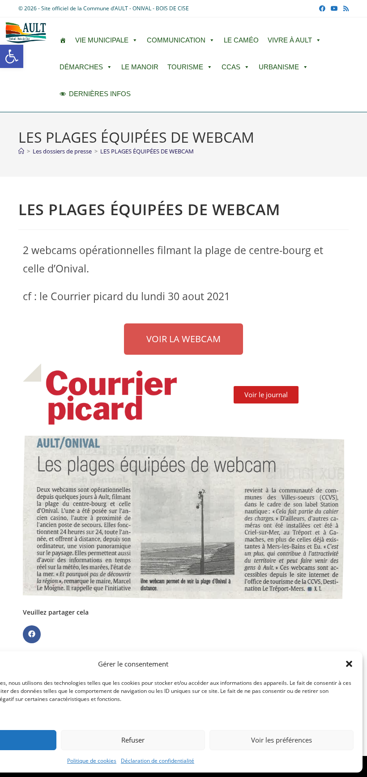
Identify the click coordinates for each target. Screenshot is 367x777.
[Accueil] (21, 151)
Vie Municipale (101, 40)
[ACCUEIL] (63, 40)
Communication (176, 40)
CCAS (231, 67)
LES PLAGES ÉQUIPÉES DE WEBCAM (147, 151)
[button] (11, 56)
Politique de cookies (91, 760)
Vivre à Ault (290, 40)
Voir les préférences (281, 739)
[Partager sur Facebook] (32, 634)
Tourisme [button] (185, 67)
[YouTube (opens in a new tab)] (334, 8)
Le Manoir (139, 67)
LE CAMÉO (241, 40)
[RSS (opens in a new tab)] (345, 8)
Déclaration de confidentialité (157, 760)
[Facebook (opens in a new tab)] (322, 8)
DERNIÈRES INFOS (100, 94)
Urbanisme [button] (279, 67)
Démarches (81, 67)
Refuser (133, 739)
